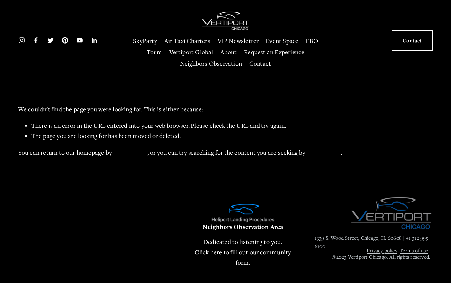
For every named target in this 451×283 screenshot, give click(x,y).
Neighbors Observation (211, 63)
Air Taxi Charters (187, 41)
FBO (312, 41)
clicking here (130, 152)
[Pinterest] (65, 40)
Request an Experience (274, 52)
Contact (260, 63)
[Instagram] (21, 40)
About (228, 52)
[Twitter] (50, 40)
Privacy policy (382, 250)
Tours (154, 52)
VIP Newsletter (238, 41)
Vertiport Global (191, 52)
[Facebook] (36, 40)
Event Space (282, 41)
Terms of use (414, 250)
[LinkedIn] (94, 40)
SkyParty (145, 41)
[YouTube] (79, 40)
